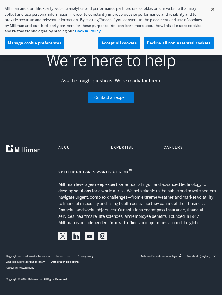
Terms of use (63, 256)
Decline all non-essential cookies (178, 43)
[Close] (212, 9)
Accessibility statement (20, 267)
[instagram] (102, 236)
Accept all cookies (118, 43)
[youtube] (89, 236)
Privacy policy (85, 256)
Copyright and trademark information (28, 256)
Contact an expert (111, 97)
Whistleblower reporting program (25, 262)
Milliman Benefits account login (159, 256)
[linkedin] (76, 236)
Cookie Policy (88, 31)
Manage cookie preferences (34, 43)
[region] (111, 27)
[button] (62, 236)
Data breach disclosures (65, 262)
